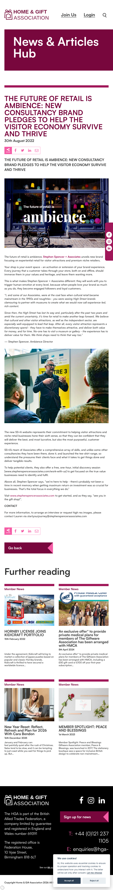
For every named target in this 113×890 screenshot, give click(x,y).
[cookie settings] (2, 887)
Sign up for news (77, 817)
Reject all (94, 880)
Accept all (69, 880)
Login (89, 14)
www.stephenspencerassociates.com (32, 495)
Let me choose (94, 872)
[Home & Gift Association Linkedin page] (102, 800)
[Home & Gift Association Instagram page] (91, 800)
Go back (15, 548)
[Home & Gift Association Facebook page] (81, 800)
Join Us (68, 14)
